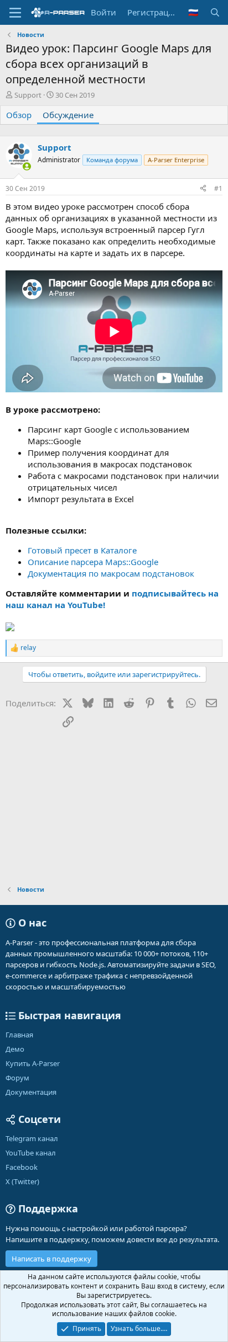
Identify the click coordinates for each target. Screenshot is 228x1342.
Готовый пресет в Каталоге (82, 550)
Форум (17, 1078)
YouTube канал (31, 1153)
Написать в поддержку (51, 1259)
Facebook (22, 1167)
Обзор (19, 114)
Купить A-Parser (33, 1063)
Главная (19, 1035)
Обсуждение (68, 114)
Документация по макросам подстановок (111, 573)
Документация (31, 1092)
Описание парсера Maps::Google (93, 561)
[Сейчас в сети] (27, 166)
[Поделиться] (203, 189)
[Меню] (15, 13)
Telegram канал (32, 1138)
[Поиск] (215, 12)
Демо (15, 1049)
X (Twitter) (22, 1181)
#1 (218, 188)
